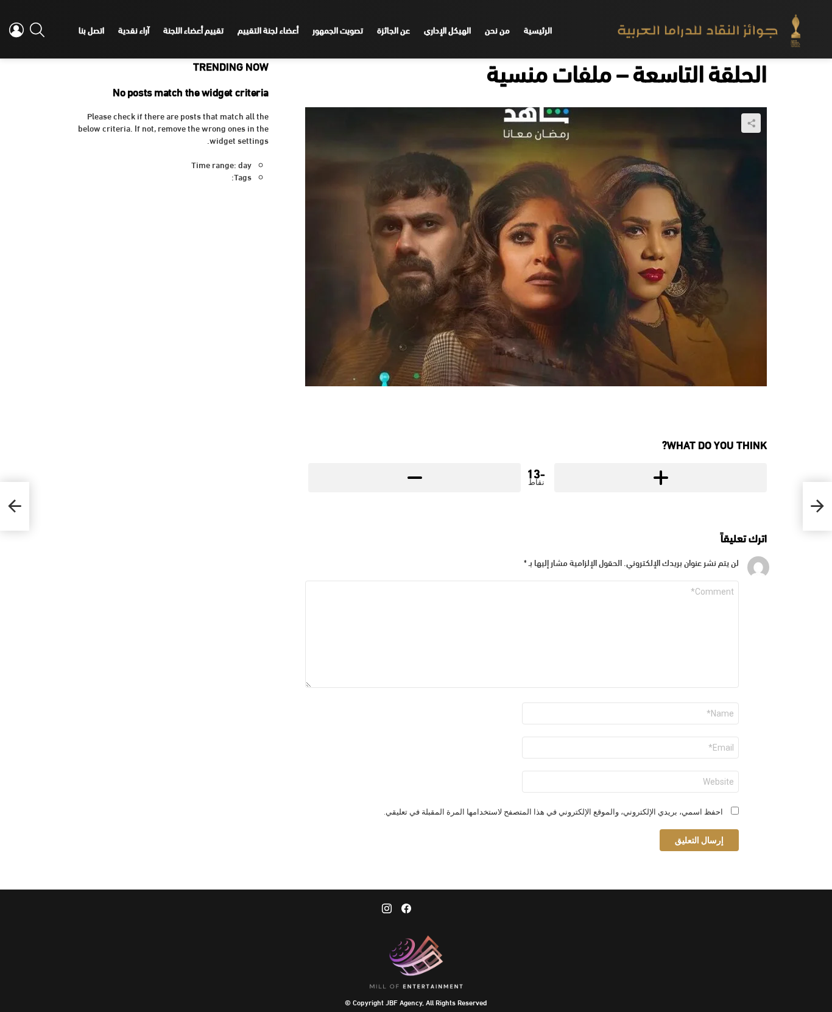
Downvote (414, 477)
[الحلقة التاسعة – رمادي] (817, 506)
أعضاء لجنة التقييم (268, 29)
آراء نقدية (133, 29)
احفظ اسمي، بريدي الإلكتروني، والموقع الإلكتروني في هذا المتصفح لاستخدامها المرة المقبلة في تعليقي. (553, 812)
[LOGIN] (16, 30)
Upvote (660, 477)
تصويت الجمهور (337, 29)
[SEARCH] (37, 30)
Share (751, 123)
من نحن (497, 29)
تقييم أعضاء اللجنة (193, 29)
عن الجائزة (393, 29)
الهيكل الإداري (447, 29)
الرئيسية (538, 29)
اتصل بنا (91, 29)
